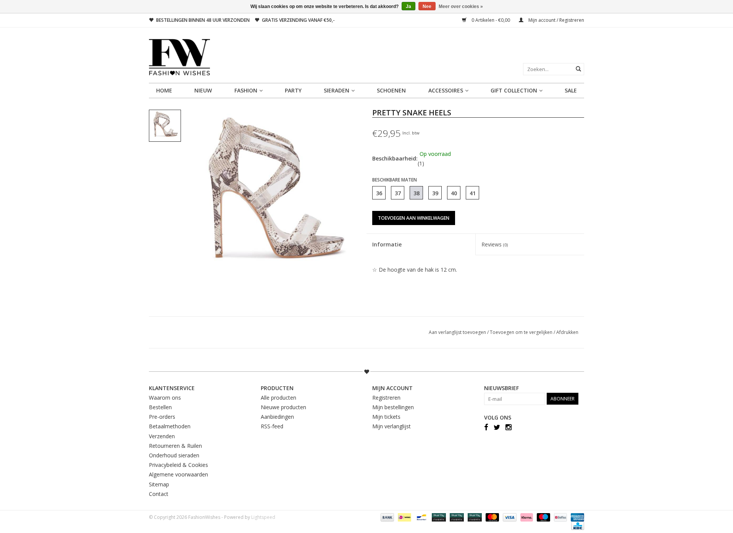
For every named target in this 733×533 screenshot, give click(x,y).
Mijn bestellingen (393, 407)
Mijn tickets (386, 416)
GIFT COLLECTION (514, 90)
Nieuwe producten (283, 407)
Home (164, 90)
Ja (408, 6)
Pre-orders (162, 416)
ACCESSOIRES (445, 90)
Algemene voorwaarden (178, 474)
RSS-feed (272, 426)
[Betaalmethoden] (386, 517)
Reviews (494, 244)
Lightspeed (263, 517)
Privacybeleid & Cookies (178, 464)
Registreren (386, 397)
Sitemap (159, 484)
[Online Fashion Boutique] (366, 57)
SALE (571, 90)
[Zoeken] (578, 68)
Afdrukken (567, 332)
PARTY (293, 90)
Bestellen (160, 407)
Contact (158, 493)
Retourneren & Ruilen (175, 445)
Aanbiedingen (277, 416)
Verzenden (162, 436)
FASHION (245, 90)
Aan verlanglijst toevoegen (458, 332)
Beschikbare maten (394, 180)
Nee (427, 6)
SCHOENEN (391, 90)
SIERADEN (336, 90)
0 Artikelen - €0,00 (490, 20)
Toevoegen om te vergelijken (522, 332)
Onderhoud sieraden (174, 455)
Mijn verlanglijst (391, 426)
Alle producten (278, 397)
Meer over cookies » (461, 6)
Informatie (387, 244)
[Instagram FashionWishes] (508, 427)
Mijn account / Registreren (555, 20)
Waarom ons (165, 397)
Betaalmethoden (170, 426)
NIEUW (203, 90)
